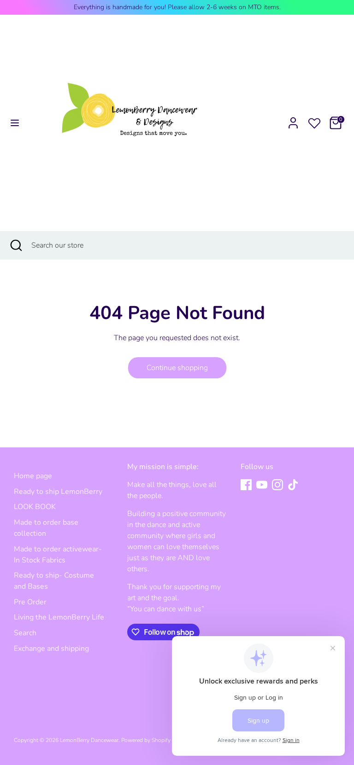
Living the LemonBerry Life (59, 617)
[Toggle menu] (15, 123)
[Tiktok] (293, 484)
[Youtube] (261, 484)
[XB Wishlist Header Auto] (314, 121)
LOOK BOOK (35, 507)
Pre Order (30, 602)
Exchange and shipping (51, 648)
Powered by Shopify (146, 740)
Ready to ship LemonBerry (58, 492)
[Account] (293, 119)
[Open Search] (15, 245)
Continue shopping (177, 368)
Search (25, 633)
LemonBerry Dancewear (89, 740)
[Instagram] (277, 484)
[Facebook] (246, 484)
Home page (33, 476)
